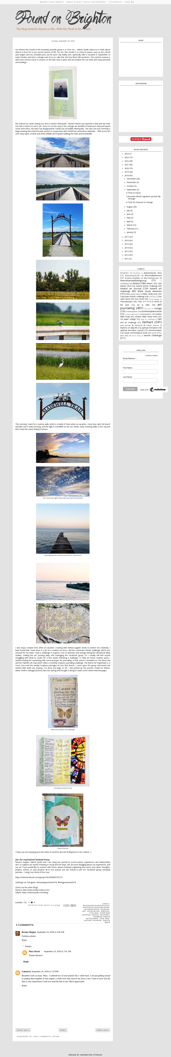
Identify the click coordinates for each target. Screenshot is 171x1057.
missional (138, 325)
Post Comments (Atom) (47, 1036)
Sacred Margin (154, 299)
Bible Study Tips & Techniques (86, 2)
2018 (127, 175)
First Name (127, 368)
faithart (105, 915)
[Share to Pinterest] (74, 905)
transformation (155, 330)
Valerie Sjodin (83, 49)
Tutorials (115, 2)
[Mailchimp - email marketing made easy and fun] (153, 392)
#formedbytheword (153, 275)
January (130, 232)
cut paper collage (128, 319)
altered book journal (97, 909)
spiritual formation (150, 327)
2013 (127, 251)
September (132, 189)
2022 (127, 161)
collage (94, 913)
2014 (127, 247)
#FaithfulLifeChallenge (96, 907)
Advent (136, 283)
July (128, 210)
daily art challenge (148, 319)
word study (136, 336)
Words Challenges (52, 2)
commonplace (131, 311)
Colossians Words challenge (132, 296)
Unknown (26, 971)
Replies (28, 946)
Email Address (130, 358)
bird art (148, 309)
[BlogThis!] (67, 905)
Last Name (127, 377)
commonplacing (131, 314)
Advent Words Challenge (147, 286)
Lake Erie (105, 918)
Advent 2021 (152, 283)
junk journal (125, 325)
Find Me (129, 2)
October (130, 186)
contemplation (145, 314)
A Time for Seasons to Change (139, 202)
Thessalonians (126, 301)
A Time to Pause (133, 193)
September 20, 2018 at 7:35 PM (45, 971)
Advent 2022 (125, 286)
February (131, 228)
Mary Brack (34, 951)
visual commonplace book (135, 333)
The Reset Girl (104, 660)
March (130, 225)
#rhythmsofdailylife (132, 278)
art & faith (143, 305)
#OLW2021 (124, 273)
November (132, 182)
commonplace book (151, 311)
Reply (24, 940)
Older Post (103, 1030)
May (129, 217)
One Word (139, 299)
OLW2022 (152, 297)
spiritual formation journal (131, 330)
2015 (127, 244)
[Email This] (64, 905)
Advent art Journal (130, 288)
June (129, 214)
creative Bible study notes (146, 316)
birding (105, 911)
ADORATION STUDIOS (91, 1055)
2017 (127, 237)
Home (63, 1030)
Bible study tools (150, 294)
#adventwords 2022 (153, 273)
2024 (127, 153)
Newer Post (23, 1030)
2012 (127, 255)
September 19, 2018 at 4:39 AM (50, 932)
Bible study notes (133, 294)
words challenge (153, 335)
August (130, 206)
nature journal (93, 920)
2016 (127, 240)
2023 (127, 157)
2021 (127, 164)
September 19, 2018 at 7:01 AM (57, 951)
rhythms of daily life (128, 327)
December (131, 178)
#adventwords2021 (132, 275)
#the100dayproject (151, 278)
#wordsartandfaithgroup (133, 280)
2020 (127, 168)
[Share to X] (69, 905)
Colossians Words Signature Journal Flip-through (143, 197)
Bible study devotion (150, 291)
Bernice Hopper (29, 932)
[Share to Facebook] (72, 905)
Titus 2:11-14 (143, 301)
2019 (127, 172)
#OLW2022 (136, 273)
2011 (127, 258)
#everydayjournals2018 (96, 905)
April (129, 221)
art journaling (91, 911)
